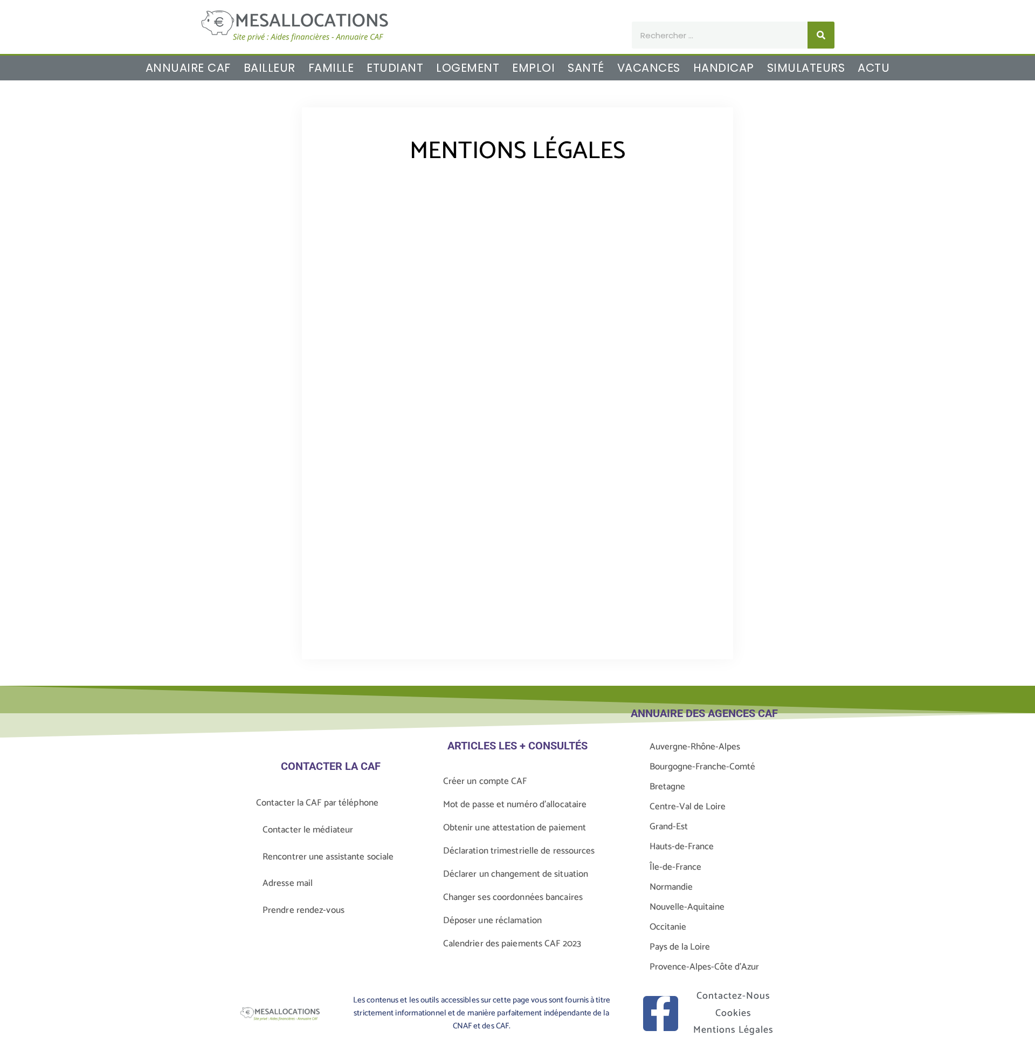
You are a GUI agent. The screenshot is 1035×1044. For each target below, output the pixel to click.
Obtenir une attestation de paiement (514, 827)
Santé (586, 68)
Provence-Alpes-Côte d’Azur (704, 966)
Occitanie (668, 926)
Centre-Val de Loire (688, 806)
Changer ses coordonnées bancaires (513, 897)
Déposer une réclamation (492, 920)
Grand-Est (669, 826)
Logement (467, 68)
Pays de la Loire (680, 946)
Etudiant (395, 68)
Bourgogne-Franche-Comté (702, 766)
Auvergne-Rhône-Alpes (695, 746)
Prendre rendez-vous (303, 910)
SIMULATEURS (806, 68)
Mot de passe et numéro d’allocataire (515, 804)
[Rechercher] (821, 35)
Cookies (733, 1013)
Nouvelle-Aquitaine (687, 907)
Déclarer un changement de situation (516, 874)
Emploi (533, 68)
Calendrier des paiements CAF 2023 (512, 943)
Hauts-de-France (682, 846)
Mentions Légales (733, 1030)
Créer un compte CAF (485, 781)
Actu (873, 68)
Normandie (671, 887)
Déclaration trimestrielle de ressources (519, 850)
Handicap (723, 68)
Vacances (648, 68)
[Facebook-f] (660, 1013)
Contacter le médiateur (308, 829)
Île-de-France (675, 867)
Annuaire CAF (188, 68)
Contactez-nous (733, 996)
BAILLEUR (269, 68)
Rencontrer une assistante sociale (328, 856)
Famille (331, 68)
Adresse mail (288, 883)
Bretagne (667, 786)
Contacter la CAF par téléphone (317, 802)
